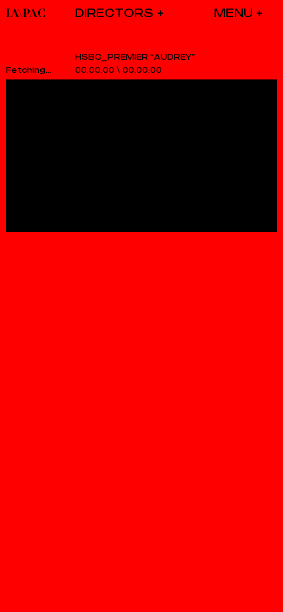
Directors (114, 13)
